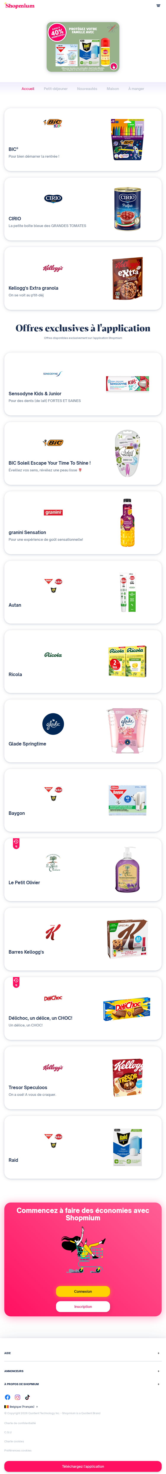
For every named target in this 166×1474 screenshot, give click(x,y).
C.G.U (8, 1432)
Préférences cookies (18, 1450)
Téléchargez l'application (83, 1466)
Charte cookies (14, 1441)
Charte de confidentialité (20, 1423)
